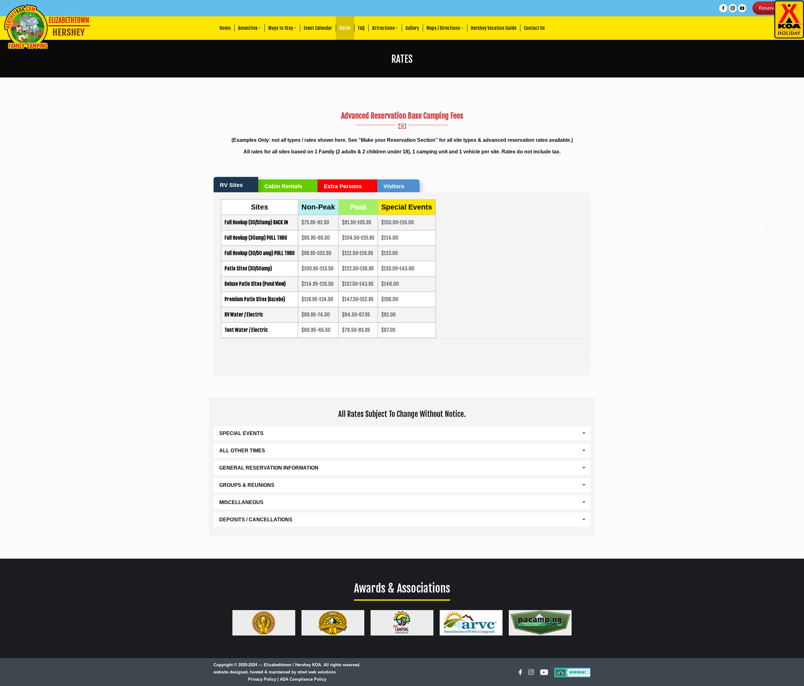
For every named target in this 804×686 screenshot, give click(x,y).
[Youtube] (544, 673)
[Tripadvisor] (572, 672)
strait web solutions (316, 672)
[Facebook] (520, 673)
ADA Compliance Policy (303, 679)
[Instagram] (531, 673)
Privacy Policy (262, 679)
